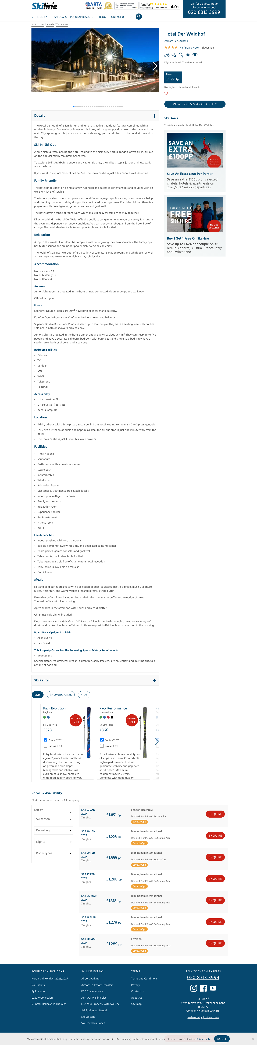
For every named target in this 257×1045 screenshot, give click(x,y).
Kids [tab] (84, 695)
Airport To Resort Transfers (97, 985)
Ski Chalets (38, 985)
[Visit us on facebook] (203, 988)
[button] (155, 66)
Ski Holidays (39, 17)
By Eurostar (38, 991)
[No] (252, 1039)
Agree (222, 1039)
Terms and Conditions (144, 979)
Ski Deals (60, 17)
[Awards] (127, 9)
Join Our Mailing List (93, 998)
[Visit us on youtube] (212, 988)
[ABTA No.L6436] (94, 9)
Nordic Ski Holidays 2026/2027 (49, 979)
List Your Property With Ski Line (100, 1004)
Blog (102, 17)
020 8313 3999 (204, 12)
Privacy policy (204, 1039)
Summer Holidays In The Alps (48, 1004)
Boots (56, 740)
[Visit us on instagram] (193, 988)
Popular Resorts (81, 17)
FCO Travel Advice (92, 991)
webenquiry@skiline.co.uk (203, 1017)
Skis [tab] (37, 695)
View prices (195, 104)
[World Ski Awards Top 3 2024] (109, 9)
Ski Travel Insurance (93, 1023)
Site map (136, 1004)
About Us (136, 998)
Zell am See (62, 24)
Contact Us (117, 17)
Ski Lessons (88, 1017)
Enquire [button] (215, 814)
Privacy (135, 985)
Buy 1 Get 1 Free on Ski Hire (188, 238)
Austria (50, 24)
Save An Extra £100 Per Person (190, 173)
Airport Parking (90, 979)
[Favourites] (130, 17)
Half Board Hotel (189, 48)
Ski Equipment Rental (94, 1010)
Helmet (55, 746)
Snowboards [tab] (61, 695)
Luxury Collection (42, 998)
